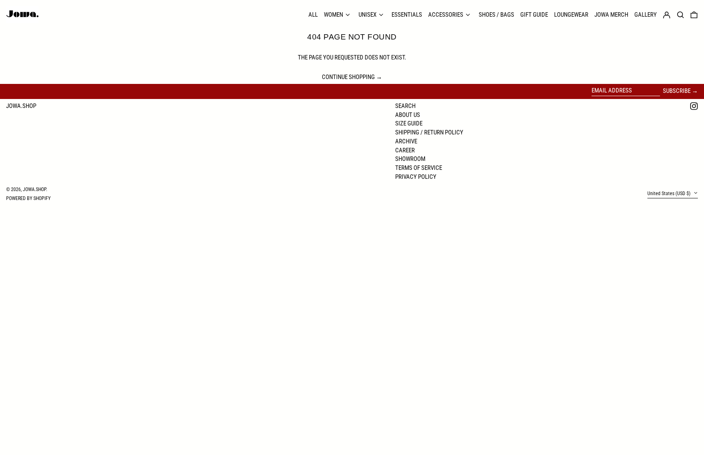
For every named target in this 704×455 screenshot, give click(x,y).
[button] (694, 14)
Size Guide (408, 123)
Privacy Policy (415, 176)
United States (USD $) (669, 193)
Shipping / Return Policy (429, 132)
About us (407, 115)
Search (405, 106)
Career (405, 150)
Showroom (410, 159)
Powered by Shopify (28, 198)
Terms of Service (418, 167)
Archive (406, 141)
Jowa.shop (21, 106)
